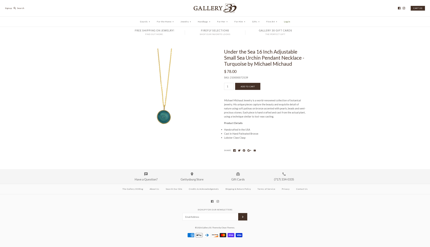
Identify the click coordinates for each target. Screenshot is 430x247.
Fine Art (271, 21)
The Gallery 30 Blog (132, 189)
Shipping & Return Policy (238, 189)
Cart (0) (417, 8)
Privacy (286, 189)
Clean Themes (227, 227)
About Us (154, 189)
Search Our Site (174, 189)
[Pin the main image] (244, 150)
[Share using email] (254, 150)
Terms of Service (266, 189)
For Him (239, 21)
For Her (222, 21)
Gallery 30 (206, 227)
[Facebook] (399, 8)
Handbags (204, 21)
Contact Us (302, 189)
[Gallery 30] (215, 5)
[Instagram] (404, 8)
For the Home (165, 21)
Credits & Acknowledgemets (204, 189)
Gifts (256, 21)
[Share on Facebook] (234, 150)
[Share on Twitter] (239, 150)
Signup (8, 8)
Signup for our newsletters (215, 209)
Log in (287, 21)
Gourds (145, 21)
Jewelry (186, 21)
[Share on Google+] (249, 150)
